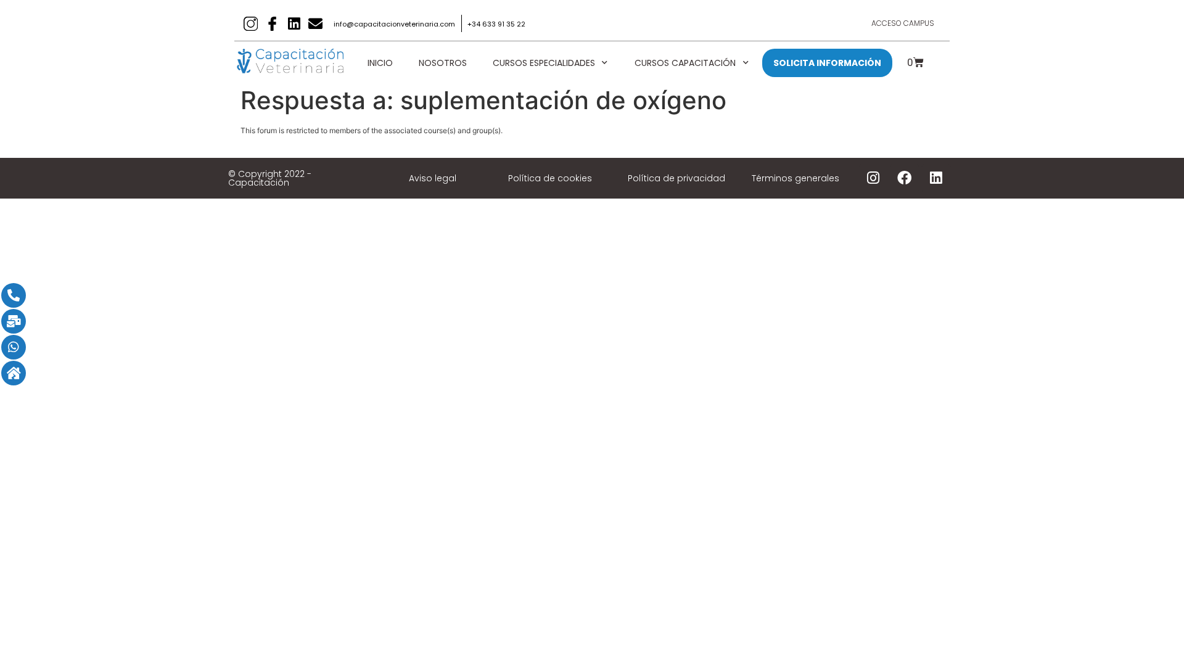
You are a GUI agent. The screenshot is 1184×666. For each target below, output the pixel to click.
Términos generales (795, 178)
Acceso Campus (902, 23)
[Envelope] (315, 24)
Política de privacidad (676, 178)
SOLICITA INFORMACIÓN (827, 63)
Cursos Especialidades (544, 63)
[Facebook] (904, 178)
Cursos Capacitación (685, 63)
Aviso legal (432, 178)
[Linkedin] (294, 24)
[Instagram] (873, 178)
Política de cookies (550, 178)
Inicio (380, 63)
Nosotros (443, 63)
